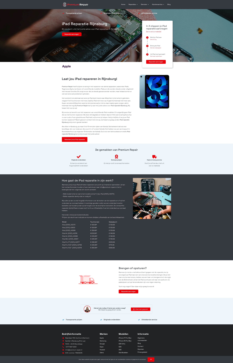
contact (89, 120)
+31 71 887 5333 (70, 347)
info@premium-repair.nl (73, 350)
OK (151, 359)
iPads (126, 86)
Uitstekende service (149, 13)
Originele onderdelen (112, 13)
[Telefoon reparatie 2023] (75, 2)
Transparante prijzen (74, 13)
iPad (95, 101)
